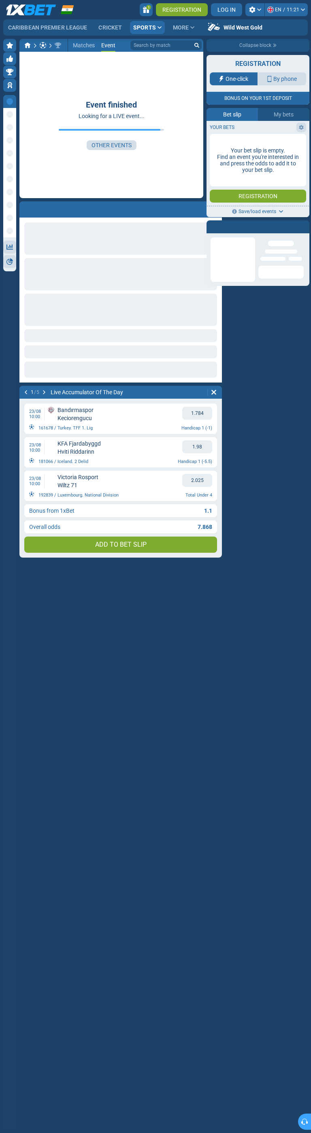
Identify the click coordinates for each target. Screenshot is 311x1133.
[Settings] (254, 9)
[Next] (44, 392)
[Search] (197, 45)
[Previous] (26, 392)
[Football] (43, 45)
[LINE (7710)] (27, 45)
